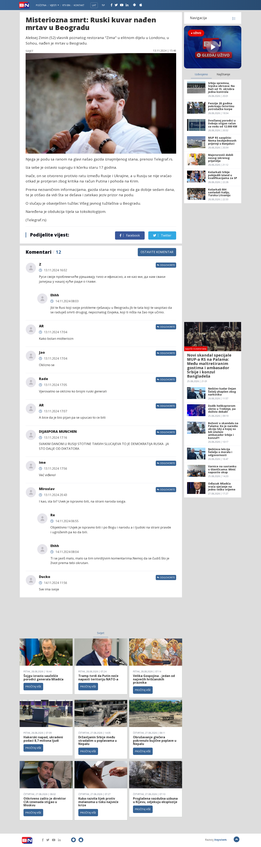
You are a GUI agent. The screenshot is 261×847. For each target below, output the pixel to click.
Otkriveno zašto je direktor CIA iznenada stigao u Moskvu (45, 801)
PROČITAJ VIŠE (33, 686)
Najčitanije (223, 74)
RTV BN (66, 5)
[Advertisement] (69, 616)
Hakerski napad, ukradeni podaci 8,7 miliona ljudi (43, 739)
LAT (94, 5)
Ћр (103, 5)
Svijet (100, 633)
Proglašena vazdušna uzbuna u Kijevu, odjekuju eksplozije (155, 800)
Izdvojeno (201, 74)
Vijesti (53, 5)
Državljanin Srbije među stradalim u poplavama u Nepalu (97, 740)
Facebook (132, 235)
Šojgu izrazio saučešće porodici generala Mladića (43, 677)
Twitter (165, 235)
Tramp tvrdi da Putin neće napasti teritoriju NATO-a (98, 677)
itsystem (220, 839)
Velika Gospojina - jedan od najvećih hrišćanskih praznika (154, 679)
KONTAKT (79, 5)
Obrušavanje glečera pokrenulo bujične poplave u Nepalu (154, 740)
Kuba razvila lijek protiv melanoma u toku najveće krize (98, 801)
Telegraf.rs (163, 159)
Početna (41, 5)
